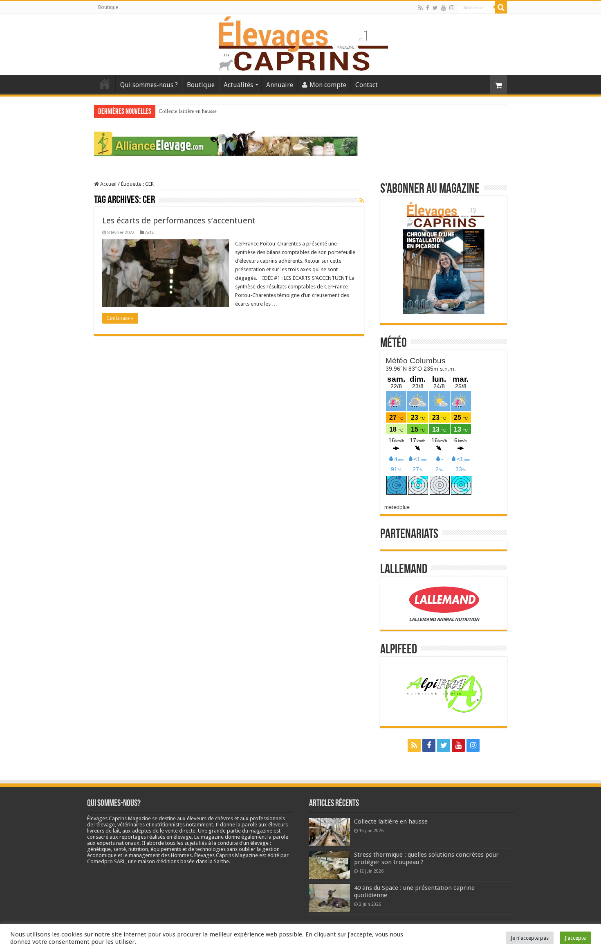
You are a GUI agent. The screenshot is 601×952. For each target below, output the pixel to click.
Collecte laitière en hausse (188, 111)
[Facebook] (427, 8)
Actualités (238, 85)
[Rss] (420, 8)
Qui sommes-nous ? (149, 85)
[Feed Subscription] (361, 200)
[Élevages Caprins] (300, 43)
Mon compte (327, 85)
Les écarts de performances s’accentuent (179, 220)
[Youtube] (443, 8)
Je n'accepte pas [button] (530, 938)
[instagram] (452, 8)
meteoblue (397, 507)
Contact (366, 85)
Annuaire (279, 85)
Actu (150, 232)
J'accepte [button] (575, 938)
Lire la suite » (120, 318)
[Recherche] (501, 7)
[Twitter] (435, 8)
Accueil (104, 83)
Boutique (108, 7)
